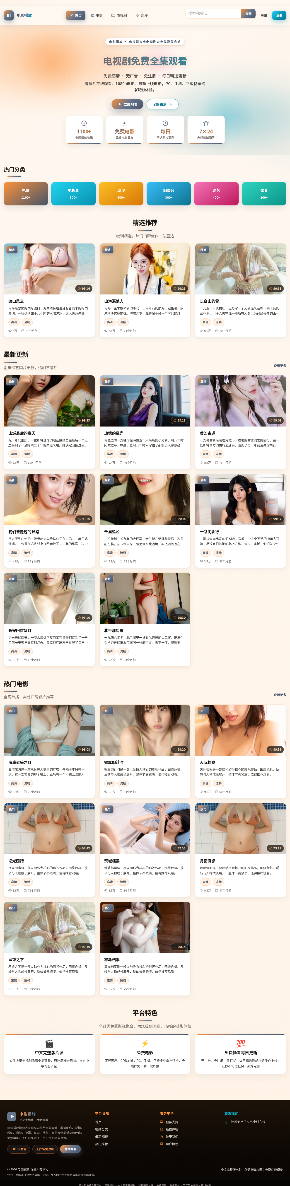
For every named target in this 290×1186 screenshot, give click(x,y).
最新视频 (101, 1136)
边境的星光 (113, 433)
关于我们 (172, 1136)
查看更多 (280, 365)
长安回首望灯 (19, 630)
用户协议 (172, 1144)
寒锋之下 (16, 959)
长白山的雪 (209, 301)
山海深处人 (113, 301)
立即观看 (131, 104)
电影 (99, 15)
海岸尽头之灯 (19, 762)
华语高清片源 (253, 1169)
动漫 (144, 15)
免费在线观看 (274, 1169)
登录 (264, 15)
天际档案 (207, 762)
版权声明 (172, 1129)
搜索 (248, 13)
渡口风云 (16, 301)
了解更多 (160, 104)
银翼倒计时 (113, 762)
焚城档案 (112, 860)
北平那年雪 (113, 630)
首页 (78, 15)
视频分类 (101, 1129)
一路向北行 (209, 531)
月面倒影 (207, 860)
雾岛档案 (112, 959)
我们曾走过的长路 (23, 531)
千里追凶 (112, 531)
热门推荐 (101, 1144)
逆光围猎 (16, 860)
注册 (279, 15)
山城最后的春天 (21, 433)
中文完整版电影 (231, 1169)
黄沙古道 (207, 433)
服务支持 (172, 1122)
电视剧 (122, 15)
